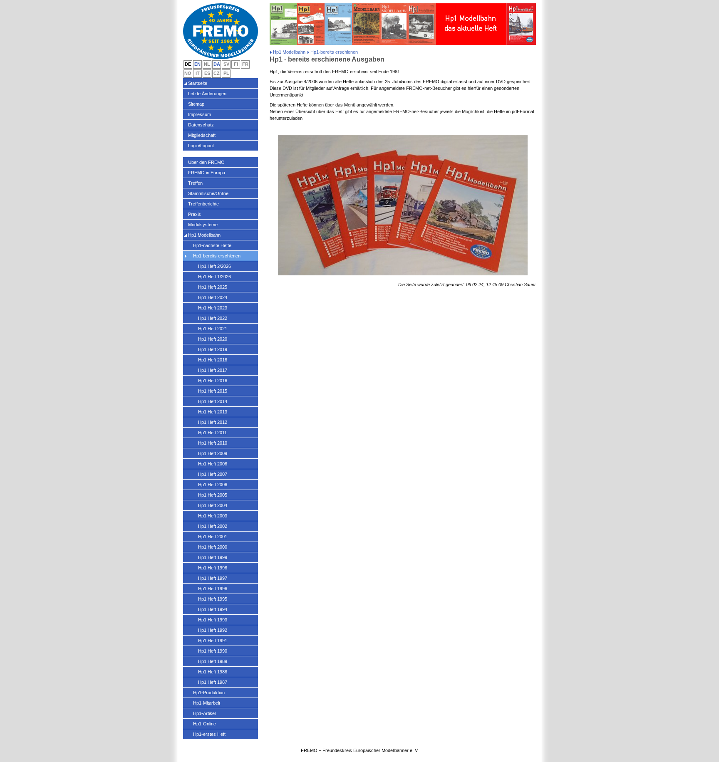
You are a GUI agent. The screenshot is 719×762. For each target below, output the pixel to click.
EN (197, 64)
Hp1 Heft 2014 (212, 401)
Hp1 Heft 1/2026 (214, 276)
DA (216, 64)
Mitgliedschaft (202, 135)
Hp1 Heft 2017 (212, 370)
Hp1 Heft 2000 (212, 546)
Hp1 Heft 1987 (212, 682)
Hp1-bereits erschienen (216, 255)
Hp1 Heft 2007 (212, 474)
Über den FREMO (206, 162)
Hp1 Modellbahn (289, 51)
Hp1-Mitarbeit (206, 702)
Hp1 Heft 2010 (212, 442)
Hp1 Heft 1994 (212, 609)
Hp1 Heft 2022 (212, 318)
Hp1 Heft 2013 (212, 411)
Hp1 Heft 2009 (212, 453)
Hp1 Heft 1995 (212, 598)
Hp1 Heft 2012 (212, 422)
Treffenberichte (203, 203)
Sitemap (196, 103)
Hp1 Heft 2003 (212, 515)
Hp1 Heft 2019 (212, 349)
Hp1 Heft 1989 (212, 661)
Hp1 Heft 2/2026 (214, 266)
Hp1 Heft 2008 (212, 463)
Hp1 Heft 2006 (212, 484)
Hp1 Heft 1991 (212, 640)
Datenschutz (201, 124)
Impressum (199, 114)
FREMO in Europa (206, 172)
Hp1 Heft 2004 (212, 505)
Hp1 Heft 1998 (212, 567)
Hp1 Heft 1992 (212, 630)
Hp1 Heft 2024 (212, 297)
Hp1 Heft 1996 (212, 588)
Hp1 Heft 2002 (212, 526)
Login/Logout (201, 145)
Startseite (197, 83)
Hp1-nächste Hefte (212, 245)
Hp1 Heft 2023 (212, 307)
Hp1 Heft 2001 (212, 536)
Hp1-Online (204, 723)
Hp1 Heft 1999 (212, 557)
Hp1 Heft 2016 (212, 380)
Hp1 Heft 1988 (212, 671)
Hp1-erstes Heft (209, 734)
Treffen (195, 183)
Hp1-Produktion (209, 692)
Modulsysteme (203, 224)
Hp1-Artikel (204, 713)
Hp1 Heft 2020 (212, 338)
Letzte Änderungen (207, 93)
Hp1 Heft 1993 (212, 619)
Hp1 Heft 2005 (212, 494)
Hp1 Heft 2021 (212, 328)
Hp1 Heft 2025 (212, 287)
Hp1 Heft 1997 (212, 578)
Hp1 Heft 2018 (212, 359)
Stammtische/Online (208, 193)
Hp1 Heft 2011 (212, 432)
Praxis (194, 214)
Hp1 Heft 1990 (212, 650)
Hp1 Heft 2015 (212, 390)
